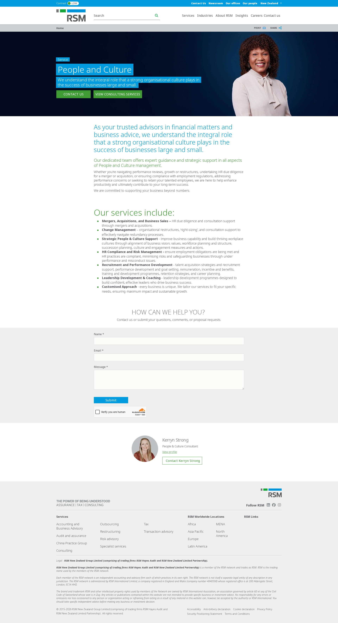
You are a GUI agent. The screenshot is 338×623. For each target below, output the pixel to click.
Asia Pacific (196, 531)
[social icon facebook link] (274, 505)
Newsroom (216, 3)
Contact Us (198, 3)
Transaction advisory (158, 531)
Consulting (64, 550)
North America (222, 533)
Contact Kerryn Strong (183, 461)
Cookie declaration (244, 609)
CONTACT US (74, 94)
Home (60, 28)
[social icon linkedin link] (268, 505)
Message (100, 367)
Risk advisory (109, 539)
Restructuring (110, 531)
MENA (220, 524)
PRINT (257, 27)
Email (97, 350)
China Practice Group (71, 543)
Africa (192, 524)
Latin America (197, 546)
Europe (193, 539)
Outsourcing (109, 524)
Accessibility (194, 609)
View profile (169, 452)
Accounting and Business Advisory (69, 526)
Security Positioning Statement (204, 613)
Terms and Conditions (237, 613)
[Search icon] (156, 15)
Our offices (233, 3)
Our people (250, 3)
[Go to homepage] (73, 15)
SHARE (273, 27)
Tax (146, 524)
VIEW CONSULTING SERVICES (117, 94)
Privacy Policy (264, 609)
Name (98, 334)
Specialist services (113, 546)
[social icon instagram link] (279, 505)
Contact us (272, 15)
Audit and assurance (71, 536)
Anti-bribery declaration (217, 609)
